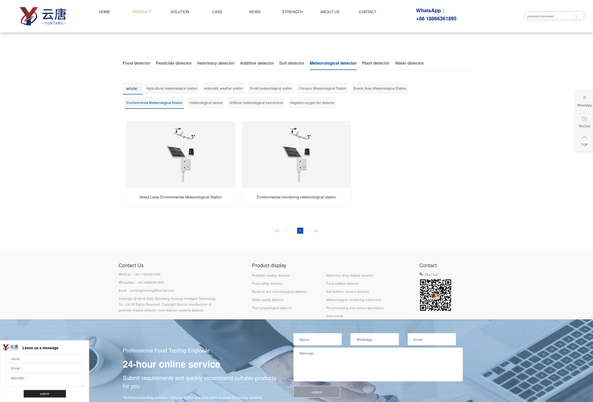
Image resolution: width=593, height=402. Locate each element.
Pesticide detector (174, 63)
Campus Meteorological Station (322, 88)
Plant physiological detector (272, 307)
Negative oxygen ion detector (312, 102)
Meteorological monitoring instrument (353, 299)
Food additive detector (342, 283)
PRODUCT (142, 11)
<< (277, 230)
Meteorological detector (333, 63)
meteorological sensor (206, 102)
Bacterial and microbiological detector (279, 291)
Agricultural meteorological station (171, 88)
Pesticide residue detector (271, 275)
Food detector (137, 63)
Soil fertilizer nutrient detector (347, 291)
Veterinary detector (216, 63)
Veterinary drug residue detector (349, 275)
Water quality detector (268, 299)
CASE (217, 11)
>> (316, 230)
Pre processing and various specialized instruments (354, 308)
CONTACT (367, 11)
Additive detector (257, 63)
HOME (104, 11)
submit (317, 391)
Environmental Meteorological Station (154, 102)
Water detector (409, 63)
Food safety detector (267, 283)
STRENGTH (292, 11)
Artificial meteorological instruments (256, 102)
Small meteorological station (271, 88)
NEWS (255, 11)
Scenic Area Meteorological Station (379, 88)
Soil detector (291, 63)
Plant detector (376, 63)
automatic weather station (223, 88)
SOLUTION (179, 11)
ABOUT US (330, 11)
